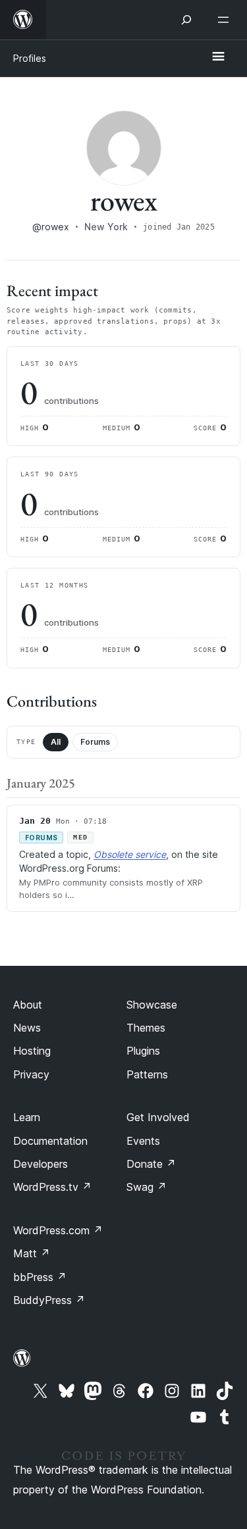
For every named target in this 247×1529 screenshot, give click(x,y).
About (27, 1004)
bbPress (40, 1277)
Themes (145, 1027)
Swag (146, 1186)
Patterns (147, 1074)
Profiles (29, 58)
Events (143, 1140)
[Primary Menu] (218, 57)
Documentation (50, 1140)
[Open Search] (186, 19)
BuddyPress (49, 1300)
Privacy (31, 1074)
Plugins (143, 1050)
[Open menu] (226, 19)
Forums (95, 742)
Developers (40, 1163)
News (27, 1027)
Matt (31, 1253)
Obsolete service (130, 854)
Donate (151, 1163)
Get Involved (158, 1117)
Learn (26, 1117)
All (56, 742)
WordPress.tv (52, 1186)
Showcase (151, 1004)
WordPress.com (58, 1230)
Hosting (32, 1050)
